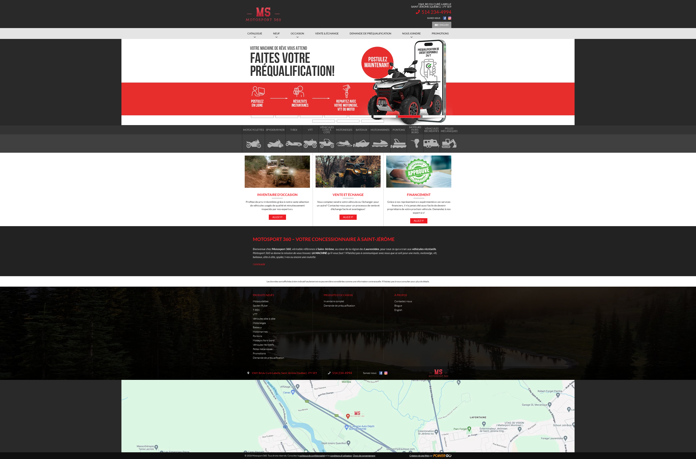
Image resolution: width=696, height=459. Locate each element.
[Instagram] (449, 18)
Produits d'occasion (338, 295)
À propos (400, 295)
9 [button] (323, 121)
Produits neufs (263, 295)
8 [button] (433, 116)
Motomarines (260, 331)
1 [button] (262, 116)
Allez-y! (277, 217)
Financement (419, 195)
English (444, 25)
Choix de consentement (364, 455)
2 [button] (287, 116)
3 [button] (311, 116)
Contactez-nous (403, 301)
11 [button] (372, 121)
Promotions (259, 353)
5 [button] (360, 116)
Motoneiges (259, 323)
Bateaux (257, 327)
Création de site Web (419, 455)
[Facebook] (444, 18)
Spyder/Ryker (260, 305)
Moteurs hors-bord (263, 340)
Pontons (257, 336)
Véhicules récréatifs (263, 344)
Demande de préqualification (268, 357)
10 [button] (348, 121)
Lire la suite (259, 264)
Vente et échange (348, 195)
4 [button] (335, 116)
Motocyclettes (260, 301)
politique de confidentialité (312, 455)
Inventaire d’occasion (277, 195)
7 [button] (409, 116)
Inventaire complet (334, 301)
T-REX (256, 310)
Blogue (398, 305)
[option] (348, 82)
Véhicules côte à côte (264, 318)
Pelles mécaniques (262, 349)
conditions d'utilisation (341, 455)
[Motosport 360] (263, 14)
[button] (249, 82)
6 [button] (384, 116)
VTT (255, 314)
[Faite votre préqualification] (348, 82)
